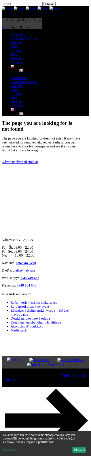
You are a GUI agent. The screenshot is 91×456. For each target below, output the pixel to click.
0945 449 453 (29, 278)
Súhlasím (79, 449)
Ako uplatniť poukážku (27, 326)
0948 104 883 (26, 285)
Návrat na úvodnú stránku (20, 162)
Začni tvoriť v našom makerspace (34, 302)
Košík (6, 27)
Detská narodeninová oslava (30, 318)
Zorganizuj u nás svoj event (30, 306)
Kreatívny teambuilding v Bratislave (36, 322)
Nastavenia (10, 449)
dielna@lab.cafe (24, 270)
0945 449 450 (26, 263)
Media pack (19, 330)
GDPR (64, 376)
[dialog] (45, 443)
